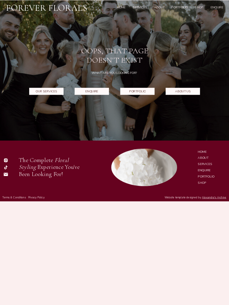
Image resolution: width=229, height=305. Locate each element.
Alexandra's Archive (214, 197)
